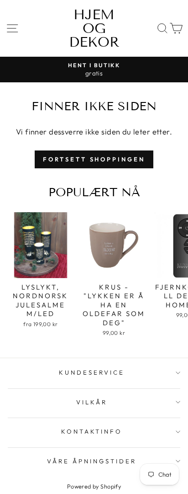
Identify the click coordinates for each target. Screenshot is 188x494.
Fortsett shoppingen (94, 159)
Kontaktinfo (92, 431)
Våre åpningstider (91, 461)
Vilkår (91, 402)
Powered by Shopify (94, 486)
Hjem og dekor (94, 28)
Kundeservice (92, 372)
